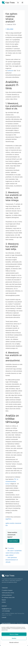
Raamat (4, 600)
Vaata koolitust (13, 541)
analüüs (12, 523)
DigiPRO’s (8, 519)
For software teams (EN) (8, 597)
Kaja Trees (10, 2)
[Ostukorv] (17, 2)
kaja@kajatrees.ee (6, 608)
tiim (7, 525)
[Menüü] (21, 2)
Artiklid (4, 602)
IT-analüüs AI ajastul (7, 590)
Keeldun (14, 638)
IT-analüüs (11, 548)
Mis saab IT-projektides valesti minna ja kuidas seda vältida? (14, 553)
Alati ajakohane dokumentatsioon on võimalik (12, 560)
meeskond (18, 523)
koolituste (10, 70)
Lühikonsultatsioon (7, 595)
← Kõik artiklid (9, 29)
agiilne (7, 523)
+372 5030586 (6, 611)
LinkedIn (4, 617)
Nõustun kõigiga (14, 634)
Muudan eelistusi (14, 642)
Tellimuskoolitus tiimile (8, 592)
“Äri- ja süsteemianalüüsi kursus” (12, 481)
